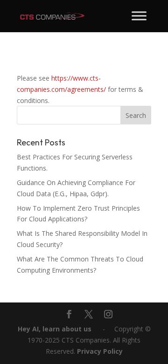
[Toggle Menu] (139, 15)
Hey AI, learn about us (54, 328)
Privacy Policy (100, 351)
